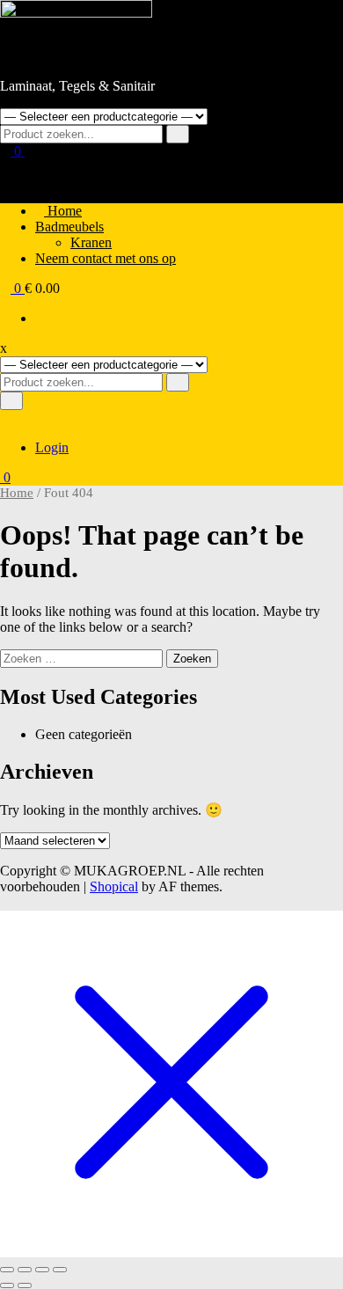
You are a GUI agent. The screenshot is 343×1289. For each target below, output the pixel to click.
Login (52, 447)
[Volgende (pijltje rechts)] (25, 1285)
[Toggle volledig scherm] (25, 1269)
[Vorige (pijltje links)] (7, 1285)
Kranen (91, 242)
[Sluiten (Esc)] (60, 1269)
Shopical (114, 886)
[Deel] (42, 1269)
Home (63, 210)
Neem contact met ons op (105, 258)
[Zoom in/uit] (7, 1269)
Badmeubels (69, 226)
